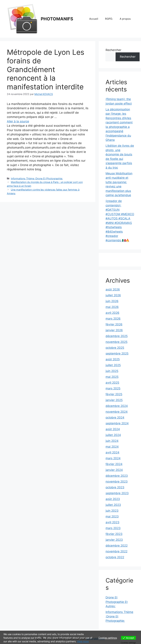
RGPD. (109, 18)
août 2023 (113, 499)
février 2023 (114, 534)
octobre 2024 (115, 417)
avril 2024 (112, 452)
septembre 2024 (117, 423)
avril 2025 (112, 382)
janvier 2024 (114, 470)
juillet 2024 (113, 435)
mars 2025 (113, 388)
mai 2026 (112, 307)
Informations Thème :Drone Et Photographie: (37, 178)
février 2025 (114, 394)
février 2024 (114, 464)
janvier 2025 (114, 400)
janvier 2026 (114, 330)
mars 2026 (113, 318)
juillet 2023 (113, 505)
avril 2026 (112, 312)
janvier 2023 (114, 539)
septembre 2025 (117, 353)
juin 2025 (112, 371)
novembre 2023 (117, 481)
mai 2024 (112, 446)
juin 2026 (112, 301)
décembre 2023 (117, 475)
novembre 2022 (116, 551)
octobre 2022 (115, 557)
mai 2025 (112, 376)
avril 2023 (112, 522)
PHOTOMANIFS (57, 18)
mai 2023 (112, 516)
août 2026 (113, 289)
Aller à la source (18, 121)
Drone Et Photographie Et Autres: (117, 602)
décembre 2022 (117, 545)
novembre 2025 (116, 342)
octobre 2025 (115, 347)
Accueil (93, 18)
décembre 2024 (117, 406)
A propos (125, 18)
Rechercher (113, 50)
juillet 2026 (113, 295)
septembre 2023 (117, 493)
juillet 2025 (113, 365)
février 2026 (114, 324)
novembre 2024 (117, 411)
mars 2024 (113, 458)
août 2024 (113, 429)
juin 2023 (112, 510)
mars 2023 (113, 528)
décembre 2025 (117, 336)
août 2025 (113, 359)
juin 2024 (112, 441)
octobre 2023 (115, 487)
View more (83, 641)
